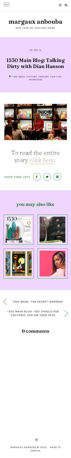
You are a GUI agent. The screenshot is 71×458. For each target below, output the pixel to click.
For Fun (56, 76)
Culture (32, 76)
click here (42, 160)
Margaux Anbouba (35, 21)
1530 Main (18, 76)
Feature (44, 76)
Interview (35, 79)
